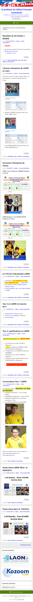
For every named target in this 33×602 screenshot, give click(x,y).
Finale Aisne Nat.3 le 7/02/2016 (16, 509)
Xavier (16, 313)
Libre (19, 60)
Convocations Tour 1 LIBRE (15, 381)
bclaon (18, 41)
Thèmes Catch (21, 599)
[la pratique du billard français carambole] (16, 6)
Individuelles (15, 60)
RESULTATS (24, 283)
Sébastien (16, 315)
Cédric (11, 313)
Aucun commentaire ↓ (24, 73)
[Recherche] (13, 18)
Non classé (23, 60)
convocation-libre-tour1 (9, 455)
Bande (9, 60)
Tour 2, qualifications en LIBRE (16, 331)
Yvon (11, 315)
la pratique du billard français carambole (16, 11)
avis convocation (9, 317)
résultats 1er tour (11, 53)
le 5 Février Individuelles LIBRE (16, 273)
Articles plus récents (26, 545)
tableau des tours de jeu (11, 51)
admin (17, 276)
